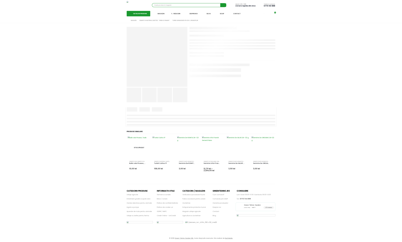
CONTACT (237, 14)
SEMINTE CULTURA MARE (210, 161)
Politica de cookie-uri (165, 207)
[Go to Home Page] (127, 20)
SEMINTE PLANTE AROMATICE (186, 161)
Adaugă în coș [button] (172, 140)
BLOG (209, 14)
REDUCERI (176, 14)
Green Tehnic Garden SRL (184, 238)
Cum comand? (218, 194)
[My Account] (260, 13)
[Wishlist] (267, 13)
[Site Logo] (134, 5)
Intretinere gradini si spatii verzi (138, 199)
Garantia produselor (220, 203)
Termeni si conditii (164, 194)
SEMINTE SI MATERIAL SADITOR (145, 161)
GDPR (159, 211)
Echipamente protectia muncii (194, 207)
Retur (159, 199)
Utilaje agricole (132, 194)
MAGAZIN (161, 14)
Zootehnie (186, 203)
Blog (214, 215)
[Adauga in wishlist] (148, 161)
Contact (216, 211)
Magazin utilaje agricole (191, 211)
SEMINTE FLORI (133, 161)
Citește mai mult (147, 140)
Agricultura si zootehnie (191, 215)
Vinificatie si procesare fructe (193, 194)
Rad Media (229, 238)
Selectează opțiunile (221, 140)
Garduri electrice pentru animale (139, 203)
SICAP (222, 14)
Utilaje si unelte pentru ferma (138, 215)
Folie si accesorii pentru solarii (193, 199)
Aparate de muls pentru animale (139, 211)
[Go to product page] (164, 147)
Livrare (164, 199)
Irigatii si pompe (133, 207)
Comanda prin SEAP (220, 199)
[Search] (223, 5)
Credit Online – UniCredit (166, 215)
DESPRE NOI (193, 14)
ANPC (165, 211)
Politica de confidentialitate (167, 203)
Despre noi (217, 207)
